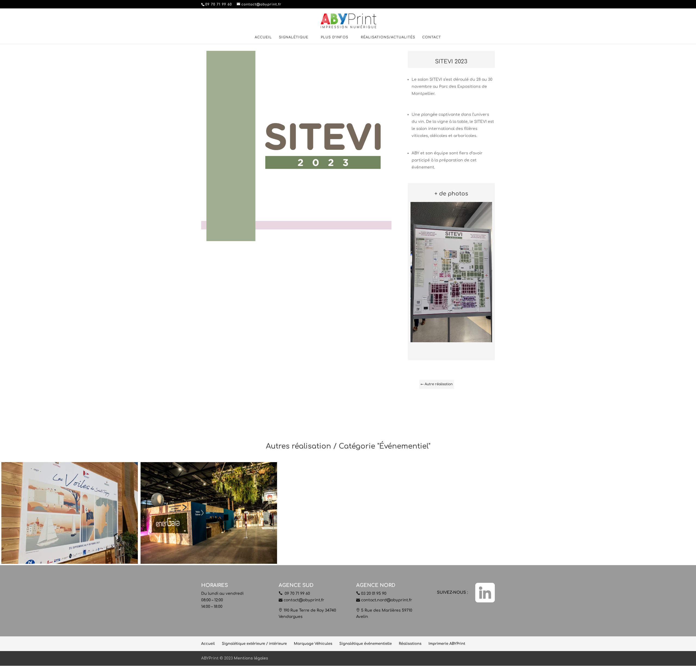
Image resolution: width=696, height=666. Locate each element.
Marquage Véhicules (313, 644)
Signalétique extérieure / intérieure (254, 644)
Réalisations (410, 644)
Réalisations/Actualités (388, 37)
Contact (431, 37)
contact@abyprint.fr (304, 600)
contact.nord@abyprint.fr (386, 600)
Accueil (263, 37)
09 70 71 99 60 (297, 594)
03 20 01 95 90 (373, 594)
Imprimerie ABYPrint (446, 644)
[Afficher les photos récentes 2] (451, 342)
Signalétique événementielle (365, 644)
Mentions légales (251, 658)
